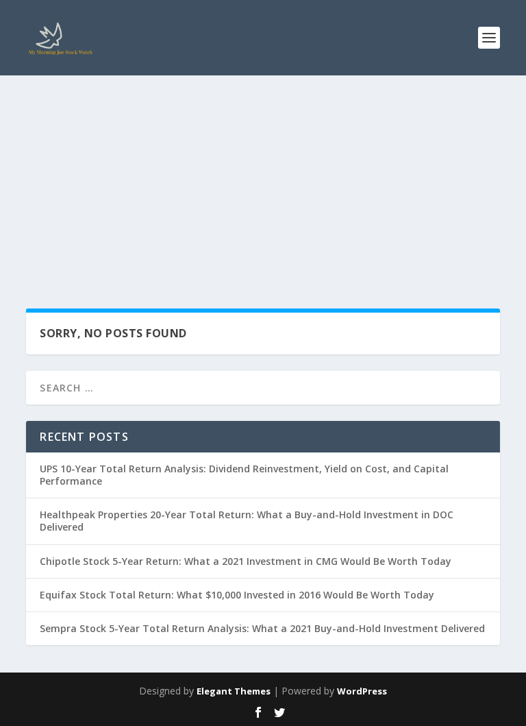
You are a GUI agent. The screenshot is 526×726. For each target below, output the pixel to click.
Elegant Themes (234, 691)
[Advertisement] (263, 178)
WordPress (362, 691)
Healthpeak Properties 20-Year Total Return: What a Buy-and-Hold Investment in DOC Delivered (246, 520)
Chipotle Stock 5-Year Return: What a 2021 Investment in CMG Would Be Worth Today (245, 561)
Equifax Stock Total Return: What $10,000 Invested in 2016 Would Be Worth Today (237, 594)
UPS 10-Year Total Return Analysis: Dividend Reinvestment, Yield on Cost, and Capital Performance (244, 474)
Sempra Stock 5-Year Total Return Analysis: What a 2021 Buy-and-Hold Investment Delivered (262, 628)
